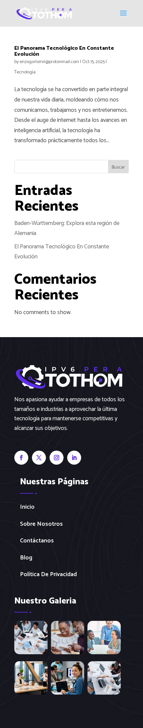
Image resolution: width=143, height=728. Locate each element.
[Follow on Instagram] (57, 458)
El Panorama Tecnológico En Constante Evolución (64, 51)
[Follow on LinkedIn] (74, 458)
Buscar (118, 167)
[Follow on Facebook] (21, 458)
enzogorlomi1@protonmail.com (49, 62)
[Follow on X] (39, 458)
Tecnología (25, 72)
